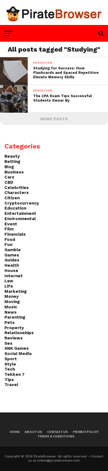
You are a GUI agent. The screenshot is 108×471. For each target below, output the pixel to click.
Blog (9, 166)
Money (11, 296)
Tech (9, 369)
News (10, 312)
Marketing (15, 291)
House (11, 270)
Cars (9, 177)
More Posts (54, 119)
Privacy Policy (85, 432)
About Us (33, 432)
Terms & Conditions (56, 436)
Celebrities (16, 187)
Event (10, 223)
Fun (8, 244)
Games (11, 255)
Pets (9, 322)
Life (8, 286)
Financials (15, 234)
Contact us (57, 432)
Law (8, 280)
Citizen (12, 197)
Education (15, 208)
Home (15, 432)
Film (9, 228)
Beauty (12, 156)
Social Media (18, 353)
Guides (11, 260)
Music (10, 306)
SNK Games (16, 348)
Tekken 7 (14, 374)
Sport (10, 358)
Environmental (20, 218)
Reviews (13, 338)
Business (14, 172)
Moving (12, 301)
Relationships (19, 332)
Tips (9, 379)
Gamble (12, 249)
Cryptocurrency (21, 203)
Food (9, 239)
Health (11, 265)
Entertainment (20, 213)
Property (14, 327)
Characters (16, 192)
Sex (8, 343)
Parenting (14, 317)
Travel (11, 384)
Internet (13, 275)
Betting (12, 161)
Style (10, 364)
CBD (8, 182)
